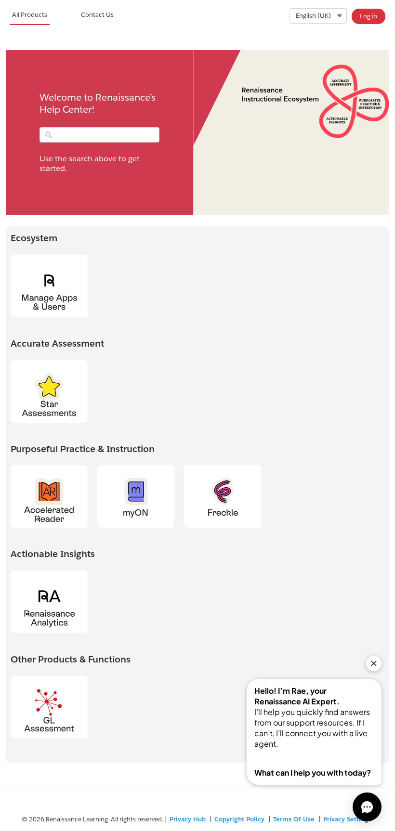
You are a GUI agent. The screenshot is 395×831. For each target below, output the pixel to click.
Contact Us (97, 15)
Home (30, 16)
